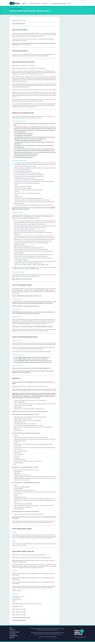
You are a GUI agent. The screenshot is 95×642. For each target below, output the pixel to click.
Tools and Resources (34, 3)
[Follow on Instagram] (82, 1)
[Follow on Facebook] (80, 1)
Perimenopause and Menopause (58, 3)
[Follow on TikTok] (85, 1)
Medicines (24, 3)
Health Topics (45, 3)
